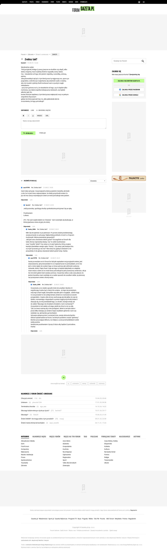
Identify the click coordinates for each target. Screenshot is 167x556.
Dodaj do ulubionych (22, 59)
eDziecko (66, 444)
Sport (52, 2)
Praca (23, 457)
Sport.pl (51, 519)
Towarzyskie (108, 460)
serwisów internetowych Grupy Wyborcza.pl (39, 545)
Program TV (72, 519)
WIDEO (39, 116)
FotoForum (25, 446)
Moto (76, 2)
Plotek (58, 2)
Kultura (107, 449)
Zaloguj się (139, 2)
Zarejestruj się (134, 74)
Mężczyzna (25, 452)
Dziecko (71, 2)
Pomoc (106, 454)
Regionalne (67, 457)
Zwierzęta (66, 465)
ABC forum (110, 519)
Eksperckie (108, 444)
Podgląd (42, 133)
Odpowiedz (25, 110)
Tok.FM (96, 519)
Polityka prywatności (83, 530)
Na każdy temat (109, 452)
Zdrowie (31, 54)
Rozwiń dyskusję (30, 181)
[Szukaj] (143, 61)
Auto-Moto (66, 441)
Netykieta (118, 519)
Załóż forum (64, 530)
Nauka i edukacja (27, 454)
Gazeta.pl (24, 2)
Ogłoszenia (67, 454)
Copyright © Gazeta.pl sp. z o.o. (83, 527)
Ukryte (106, 463)
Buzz (79, 519)
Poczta (32, 2)
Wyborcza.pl (83, 2)
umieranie (75, 383)
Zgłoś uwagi (113, 530)
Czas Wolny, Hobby (111, 441)
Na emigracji (67, 452)
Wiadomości (45, 2)
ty (68, 383)
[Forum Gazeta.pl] (83, 11)
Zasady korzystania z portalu (99, 530)
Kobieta (64, 2)
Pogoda (85, 519)
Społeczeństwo (26, 460)
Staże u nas (72, 530)
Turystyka (24, 463)
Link (32, 110)
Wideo (91, 519)
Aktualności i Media (28, 441)
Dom (22, 444)
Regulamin (133, 510)
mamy (84, 383)
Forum (37, 2)
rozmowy (102, 383)
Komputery (25, 449)
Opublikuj (29, 133)
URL (47, 116)
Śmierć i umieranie (42, 54)
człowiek (92, 383)
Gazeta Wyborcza (61, 519)
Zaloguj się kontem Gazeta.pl (129, 81)
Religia (106, 457)
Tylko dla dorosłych (69, 463)
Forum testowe (54, 530)
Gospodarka (67, 446)
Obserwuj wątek (44, 110)
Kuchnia (66, 449)
